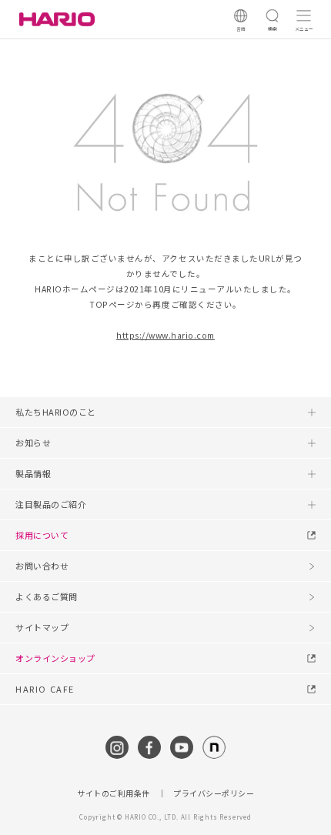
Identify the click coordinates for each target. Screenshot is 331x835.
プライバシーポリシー (213, 793)
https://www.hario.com (165, 335)
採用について (42, 535)
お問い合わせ (42, 565)
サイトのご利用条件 (113, 793)
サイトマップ (42, 627)
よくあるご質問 (46, 596)
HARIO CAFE (45, 689)
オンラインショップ (55, 658)
